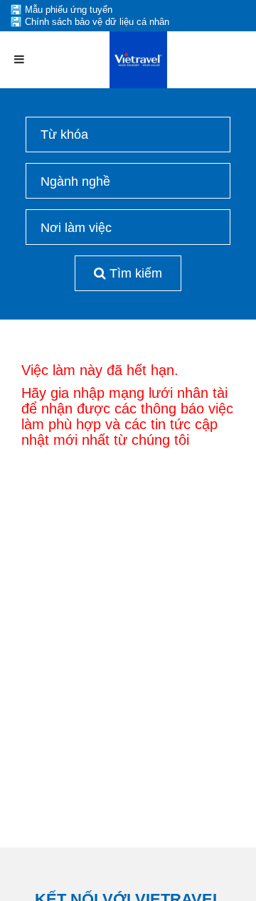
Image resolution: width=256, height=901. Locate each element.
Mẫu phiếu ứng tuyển (68, 9)
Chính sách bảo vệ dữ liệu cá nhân (97, 21)
